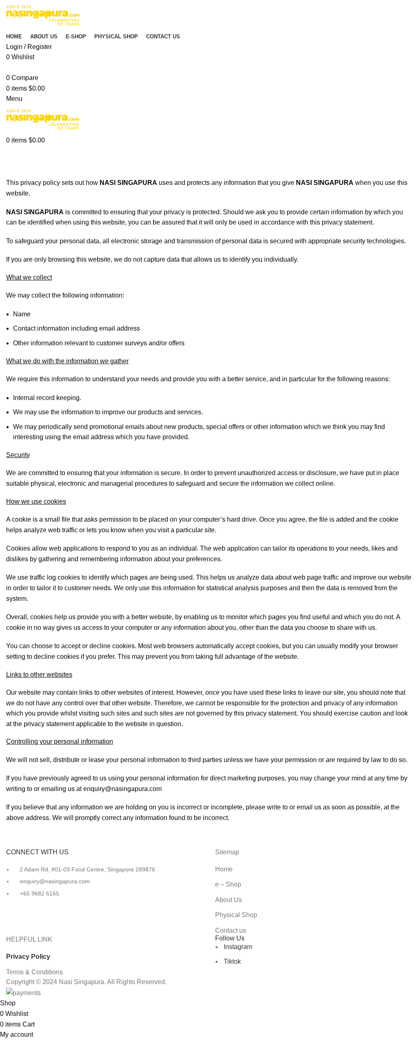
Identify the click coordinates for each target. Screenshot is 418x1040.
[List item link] (104, 885)
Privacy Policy (28, 956)
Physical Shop (236, 914)
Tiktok (231, 961)
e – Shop (228, 884)
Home (13, 172)
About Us (228, 899)
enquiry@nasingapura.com (122, 788)
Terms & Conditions (34, 972)
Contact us (230, 930)
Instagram (237, 946)
